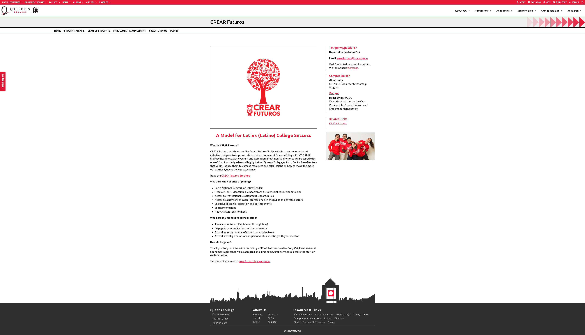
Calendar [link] (536, 2)
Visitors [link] (90, 2)
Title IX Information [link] (303, 314)
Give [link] (548, 2)
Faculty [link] (53, 2)
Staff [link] (65, 2)
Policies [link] (328, 318)
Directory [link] (561, 2)
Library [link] (356, 314)
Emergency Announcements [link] (307, 318)
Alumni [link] (77, 2)
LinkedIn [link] (257, 318)
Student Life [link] (525, 10)
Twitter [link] (256, 321)
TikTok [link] (271, 318)
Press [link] (365, 314)
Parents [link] (103, 2)
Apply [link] (522, 2)
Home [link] (57, 30)
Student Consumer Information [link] (309, 322)
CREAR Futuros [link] (158, 30)
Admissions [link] (482, 10)
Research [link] (573, 10)
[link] (582, 2)
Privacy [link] (331, 322)
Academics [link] (503, 10)
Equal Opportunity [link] (324, 314)
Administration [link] (550, 10)
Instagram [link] (273, 314)
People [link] (174, 30)
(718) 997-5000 (219, 322)
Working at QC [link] (343, 314)
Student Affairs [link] (74, 30)
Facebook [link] (258, 314)
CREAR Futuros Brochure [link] (235, 175)
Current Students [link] (34, 2)
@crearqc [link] (352, 67)
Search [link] (575, 2)
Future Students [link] (11, 2)
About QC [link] (461, 10)
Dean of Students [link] (99, 30)
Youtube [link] (272, 321)
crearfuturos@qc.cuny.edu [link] (254, 261)
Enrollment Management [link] (129, 30)
